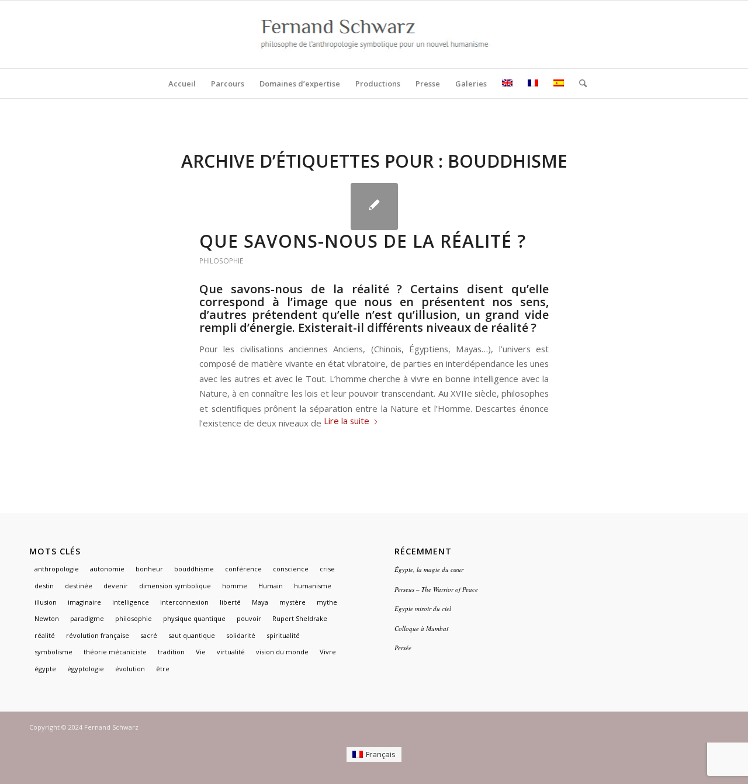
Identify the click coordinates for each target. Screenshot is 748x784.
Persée (402, 647)
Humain (270, 585)
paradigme (87, 618)
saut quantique (191, 635)
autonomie (107, 568)
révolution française (97, 635)
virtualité (231, 651)
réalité (44, 635)
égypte (45, 668)
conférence (243, 568)
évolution (130, 668)
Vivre (328, 651)
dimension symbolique (175, 585)
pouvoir (249, 618)
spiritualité (283, 635)
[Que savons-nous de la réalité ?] (374, 206)
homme (234, 585)
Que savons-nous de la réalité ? (362, 241)
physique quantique (194, 618)
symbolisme (53, 651)
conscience (291, 568)
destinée (78, 585)
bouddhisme (194, 568)
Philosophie (221, 261)
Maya (260, 602)
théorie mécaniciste (115, 651)
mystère (292, 602)
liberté (230, 602)
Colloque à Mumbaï (421, 628)
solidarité (240, 635)
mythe (327, 602)
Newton (46, 618)
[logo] (374, 34)
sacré (148, 635)
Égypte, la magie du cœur (428, 569)
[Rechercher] (579, 83)
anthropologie (56, 568)
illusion (45, 602)
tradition (171, 651)
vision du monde (282, 651)
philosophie (133, 618)
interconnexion (184, 602)
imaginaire (84, 602)
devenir (115, 585)
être (162, 668)
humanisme (312, 585)
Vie (201, 651)
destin (44, 585)
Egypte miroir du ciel (422, 608)
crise (327, 568)
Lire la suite (346, 420)
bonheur (149, 568)
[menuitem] (182, 83)
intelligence (130, 602)
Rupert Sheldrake (299, 618)
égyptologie (85, 668)
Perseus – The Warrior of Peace (436, 589)
